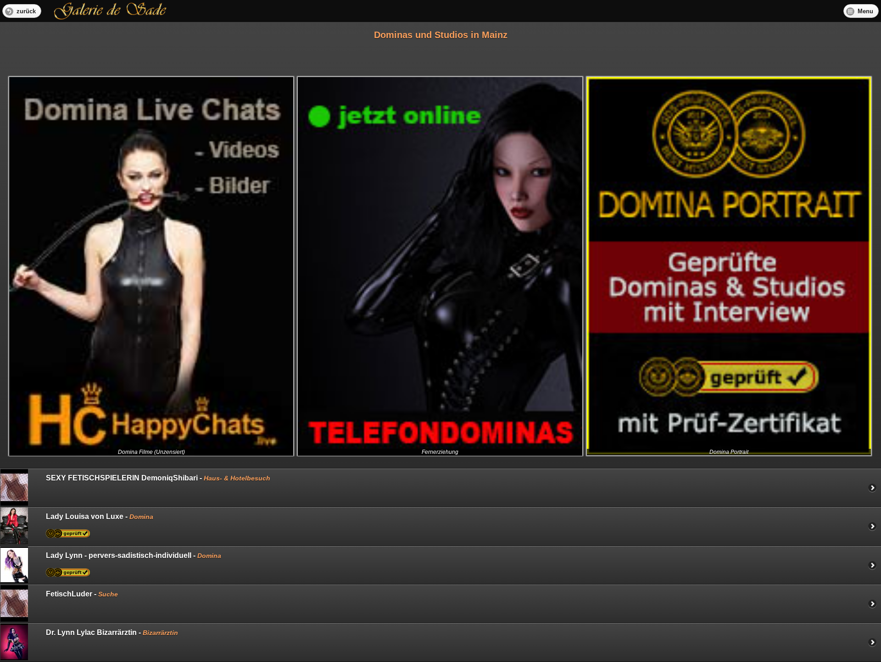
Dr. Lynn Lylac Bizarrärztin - (112, 632)
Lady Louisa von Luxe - (99, 516)
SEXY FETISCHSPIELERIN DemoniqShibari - (158, 478)
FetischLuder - (82, 594)
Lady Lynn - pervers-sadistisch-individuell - (133, 555)
